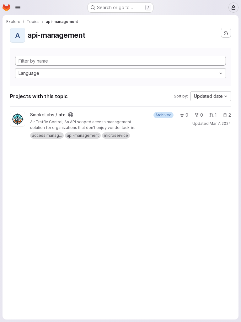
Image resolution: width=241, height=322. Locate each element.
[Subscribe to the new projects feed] (226, 33)
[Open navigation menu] (18, 8)
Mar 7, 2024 (220, 123)
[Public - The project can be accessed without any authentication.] (70, 114)
